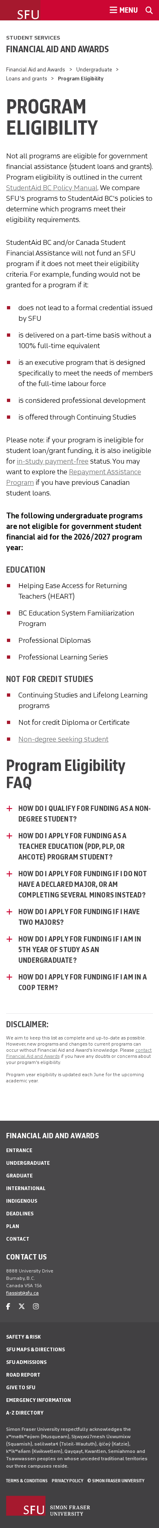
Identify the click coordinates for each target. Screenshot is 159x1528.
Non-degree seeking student (63, 739)
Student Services (33, 37)
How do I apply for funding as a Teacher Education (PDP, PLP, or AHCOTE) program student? (72, 846)
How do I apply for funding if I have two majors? (79, 917)
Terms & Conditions (27, 1481)
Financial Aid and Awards (57, 49)
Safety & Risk (23, 1336)
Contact (17, 1238)
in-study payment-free (52, 461)
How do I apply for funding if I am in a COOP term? (82, 982)
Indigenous (21, 1200)
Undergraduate (94, 70)
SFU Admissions (26, 1362)
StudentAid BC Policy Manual (51, 187)
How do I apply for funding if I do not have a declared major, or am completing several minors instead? (82, 884)
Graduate (19, 1175)
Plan (12, 1226)
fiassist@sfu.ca (22, 1293)
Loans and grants (26, 79)
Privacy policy (67, 1481)
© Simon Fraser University (115, 1481)
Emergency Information (38, 1400)
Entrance (19, 1150)
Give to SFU (20, 1387)
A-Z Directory (25, 1412)
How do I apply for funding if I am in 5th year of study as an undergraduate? (79, 950)
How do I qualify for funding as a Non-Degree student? (84, 814)
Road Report (23, 1374)
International (26, 1188)
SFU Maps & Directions (35, 1349)
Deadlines (19, 1213)
